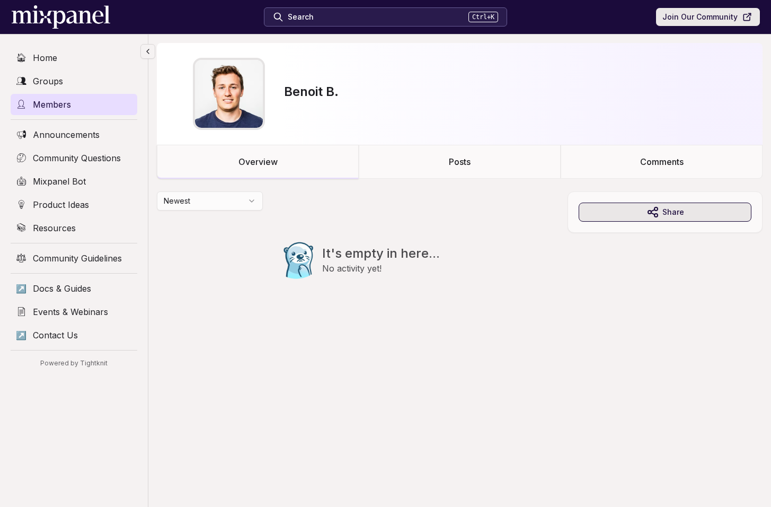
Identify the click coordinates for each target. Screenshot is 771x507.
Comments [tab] (662, 161)
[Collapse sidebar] (147, 51)
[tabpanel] (460, 256)
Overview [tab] (258, 161)
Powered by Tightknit (74, 363)
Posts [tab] (460, 161)
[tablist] (460, 162)
